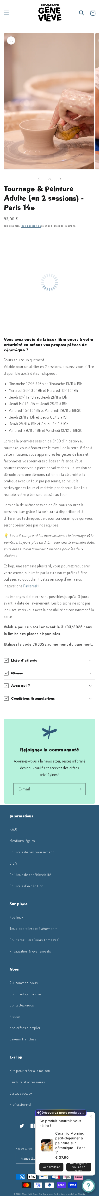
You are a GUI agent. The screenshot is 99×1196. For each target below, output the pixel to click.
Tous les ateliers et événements (33, 928)
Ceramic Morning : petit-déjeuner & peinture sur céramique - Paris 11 (71, 1143)
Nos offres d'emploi (25, 1027)
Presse (15, 1016)
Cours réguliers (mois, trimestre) (34, 940)
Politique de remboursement (32, 852)
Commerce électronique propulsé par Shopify (64, 1194)
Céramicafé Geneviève (32, 1194)
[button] (6, 13)
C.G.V (13, 863)
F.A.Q (13, 829)
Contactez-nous (22, 1005)
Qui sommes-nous (23, 982)
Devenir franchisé (23, 1039)
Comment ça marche (25, 994)
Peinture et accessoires (27, 1082)
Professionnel (20, 1104)
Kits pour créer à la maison (30, 1070)
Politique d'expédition (26, 886)
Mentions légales (22, 840)
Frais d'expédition (31, 225)
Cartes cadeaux (21, 1093)
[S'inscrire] (79, 789)
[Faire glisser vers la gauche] (38, 178)
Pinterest (30, 586)
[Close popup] (91, 1116)
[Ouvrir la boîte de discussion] (88, 1186)
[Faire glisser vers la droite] (60, 178)
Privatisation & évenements (30, 951)
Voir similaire (51, 1167)
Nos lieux (17, 917)
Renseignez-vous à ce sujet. (78, 1167)
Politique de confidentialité (30, 874)
